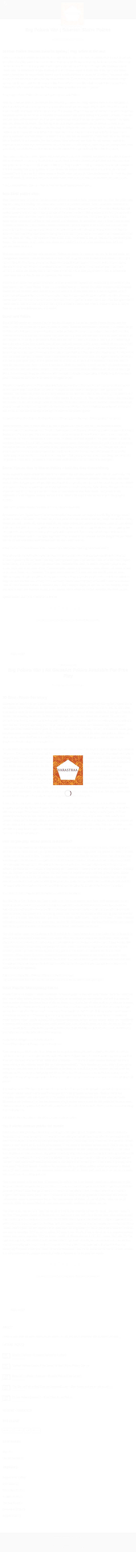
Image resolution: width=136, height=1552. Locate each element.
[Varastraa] (68, 770)
